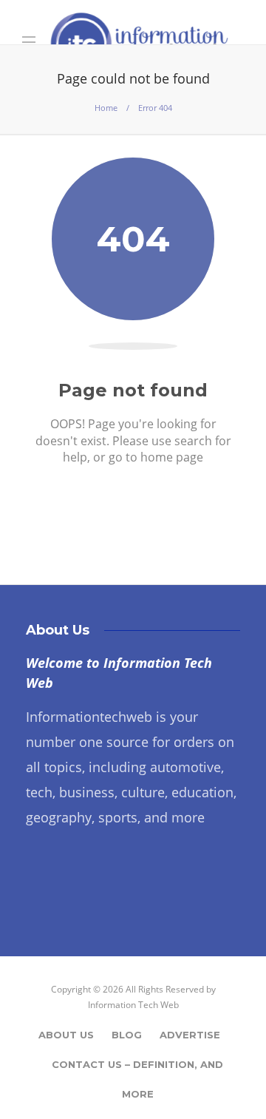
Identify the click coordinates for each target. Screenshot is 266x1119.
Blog (127, 1035)
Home (106, 107)
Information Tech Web (133, 1004)
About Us (66, 1035)
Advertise (190, 1035)
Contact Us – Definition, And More (137, 1068)
